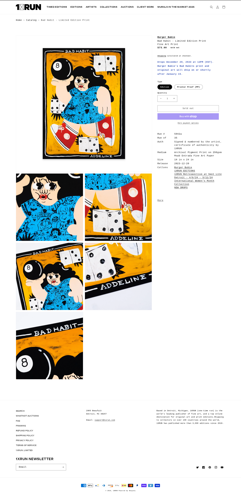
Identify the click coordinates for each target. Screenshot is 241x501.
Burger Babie (166, 37)
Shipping (161, 56)
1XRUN (115, 491)
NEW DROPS (181, 187)
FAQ (18, 421)
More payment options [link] (188, 123)
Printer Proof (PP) (188, 87)
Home (19, 20)
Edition (164, 87)
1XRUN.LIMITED (24, 450)
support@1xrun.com (105, 420)
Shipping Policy (25, 435)
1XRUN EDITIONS (184, 171)
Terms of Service (26, 445)
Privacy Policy (24, 440)
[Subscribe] (63, 467)
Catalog (31, 20)
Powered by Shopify (127, 491)
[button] (211, 7)
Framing (21, 425)
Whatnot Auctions (27, 416)
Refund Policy (24, 430)
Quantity (162, 93)
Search (20, 411)
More (160, 200)
